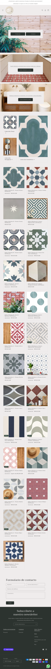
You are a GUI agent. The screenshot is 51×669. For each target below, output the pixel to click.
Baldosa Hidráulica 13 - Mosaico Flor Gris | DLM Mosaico (14, 378)
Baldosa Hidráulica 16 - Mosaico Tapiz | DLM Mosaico (36, 409)
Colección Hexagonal (8, 158)
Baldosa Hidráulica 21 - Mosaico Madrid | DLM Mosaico (14, 502)
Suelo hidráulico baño (25, 99)
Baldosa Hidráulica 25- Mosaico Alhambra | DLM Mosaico (12, 565)
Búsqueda (5, 632)
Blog (35, 644)
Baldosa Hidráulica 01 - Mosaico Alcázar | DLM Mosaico (14, 191)
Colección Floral (9, 131)
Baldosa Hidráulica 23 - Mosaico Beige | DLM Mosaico (13, 533)
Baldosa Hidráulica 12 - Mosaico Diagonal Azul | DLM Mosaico (35, 347)
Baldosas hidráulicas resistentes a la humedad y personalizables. (25, 95)
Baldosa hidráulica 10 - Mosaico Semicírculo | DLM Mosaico (35, 315)
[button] (2, 10)
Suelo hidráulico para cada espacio (40, 640)
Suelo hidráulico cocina (25, 70)
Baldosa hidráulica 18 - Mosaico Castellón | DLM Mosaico (35, 440)
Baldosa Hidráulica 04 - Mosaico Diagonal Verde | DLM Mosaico (35, 222)
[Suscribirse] (35, 624)
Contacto (33, 34)
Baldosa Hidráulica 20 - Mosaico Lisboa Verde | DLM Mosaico (36, 471)
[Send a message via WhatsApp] (48, 666)
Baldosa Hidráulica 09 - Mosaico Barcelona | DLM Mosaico (12, 315)
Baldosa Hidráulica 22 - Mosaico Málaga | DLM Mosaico (37, 502)
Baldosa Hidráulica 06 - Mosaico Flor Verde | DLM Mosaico (36, 253)
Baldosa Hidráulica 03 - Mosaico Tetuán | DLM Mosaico (14, 222)
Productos (17, 34)
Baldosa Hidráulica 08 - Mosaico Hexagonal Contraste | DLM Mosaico (36, 284)
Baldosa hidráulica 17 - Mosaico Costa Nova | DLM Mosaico (13, 440)
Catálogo (36, 636)
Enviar (10, 602)
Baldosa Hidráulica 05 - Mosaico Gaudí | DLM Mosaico (13, 253)
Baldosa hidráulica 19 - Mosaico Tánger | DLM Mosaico (14, 471)
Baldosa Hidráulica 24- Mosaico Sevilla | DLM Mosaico (37, 533)
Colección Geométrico (26, 159)
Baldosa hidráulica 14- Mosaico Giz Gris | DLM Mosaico (37, 378)
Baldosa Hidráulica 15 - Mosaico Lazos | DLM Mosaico (13, 409)
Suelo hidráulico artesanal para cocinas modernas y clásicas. (25, 66)
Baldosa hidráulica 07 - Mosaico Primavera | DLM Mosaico (12, 284)
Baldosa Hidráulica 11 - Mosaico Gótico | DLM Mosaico (14, 347)
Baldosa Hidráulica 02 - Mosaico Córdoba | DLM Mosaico (37, 191)
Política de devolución (9, 629)
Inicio (35, 633)
